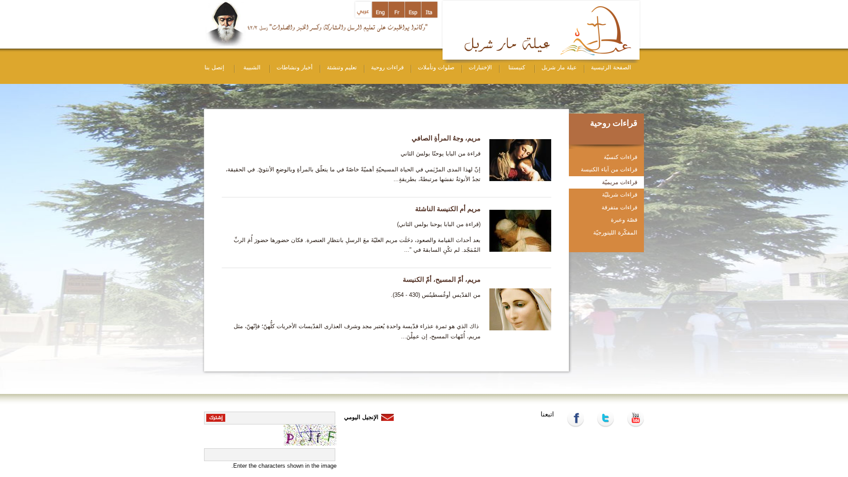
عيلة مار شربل (559, 67)
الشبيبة (252, 67)
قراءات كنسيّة (620, 157)
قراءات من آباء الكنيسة (609, 169)
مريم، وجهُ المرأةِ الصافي (446, 138)
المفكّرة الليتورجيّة (615, 232)
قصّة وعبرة (624, 219)
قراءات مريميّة (619, 182)
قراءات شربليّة (619, 194)
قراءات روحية (387, 67)
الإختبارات (480, 67)
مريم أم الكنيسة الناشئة (448, 208)
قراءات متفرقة (619, 207)
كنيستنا (516, 67)
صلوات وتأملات (436, 67)
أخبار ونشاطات (294, 67)
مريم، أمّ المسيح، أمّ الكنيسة (442, 279)
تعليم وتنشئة (342, 67)
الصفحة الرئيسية (611, 67)
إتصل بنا (214, 67)
